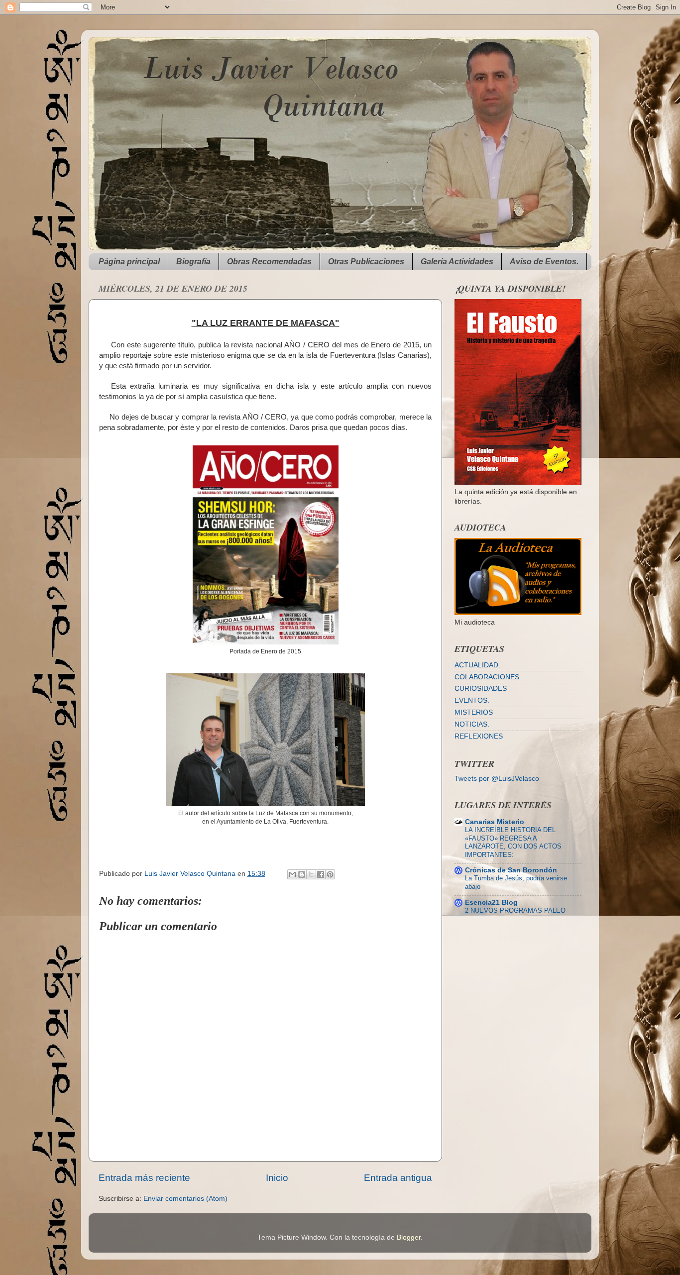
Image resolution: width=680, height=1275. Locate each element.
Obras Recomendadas (269, 261)
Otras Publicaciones (366, 261)
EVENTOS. (471, 700)
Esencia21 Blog (491, 902)
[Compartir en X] (311, 874)
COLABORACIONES (486, 677)
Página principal (129, 261)
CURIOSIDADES (480, 688)
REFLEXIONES (478, 736)
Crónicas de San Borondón (511, 870)
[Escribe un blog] (302, 874)
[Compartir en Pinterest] (330, 874)
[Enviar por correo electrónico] (292, 874)
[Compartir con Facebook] (321, 874)
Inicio (277, 1177)
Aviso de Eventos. (544, 261)
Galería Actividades (457, 261)
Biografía (193, 261)
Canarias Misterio (494, 822)
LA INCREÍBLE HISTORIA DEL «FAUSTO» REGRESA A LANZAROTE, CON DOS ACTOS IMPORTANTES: (513, 842)
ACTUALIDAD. (477, 665)
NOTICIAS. (471, 724)
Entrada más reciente (144, 1177)
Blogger (409, 1237)
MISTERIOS (473, 712)
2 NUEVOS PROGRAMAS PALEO (515, 910)
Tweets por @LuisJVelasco (496, 778)
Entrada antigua (398, 1177)
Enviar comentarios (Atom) (185, 1198)
